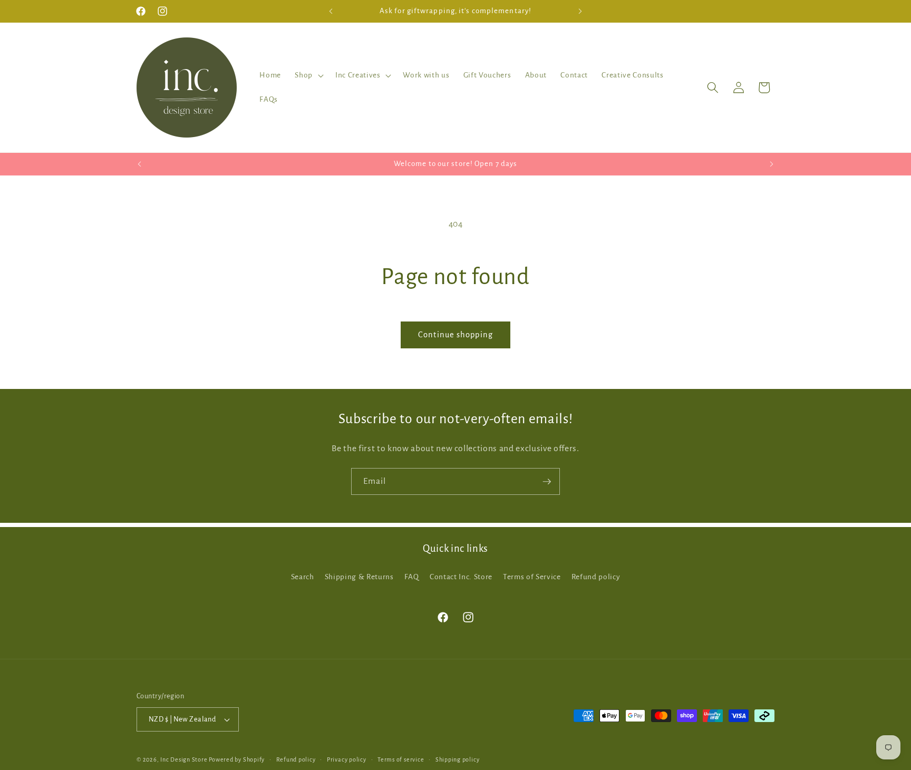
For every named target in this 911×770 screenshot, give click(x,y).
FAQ (411, 577)
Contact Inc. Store (461, 577)
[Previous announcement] (331, 11)
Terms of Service (532, 577)
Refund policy (596, 577)
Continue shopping (455, 334)
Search (302, 577)
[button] (308, 75)
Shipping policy (457, 759)
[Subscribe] (546, 481)
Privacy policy (346, 759)
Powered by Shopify (237, 759)
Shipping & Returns (359, 577)
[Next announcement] (580, 11)
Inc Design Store (183, 759)
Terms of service (400, 759)
